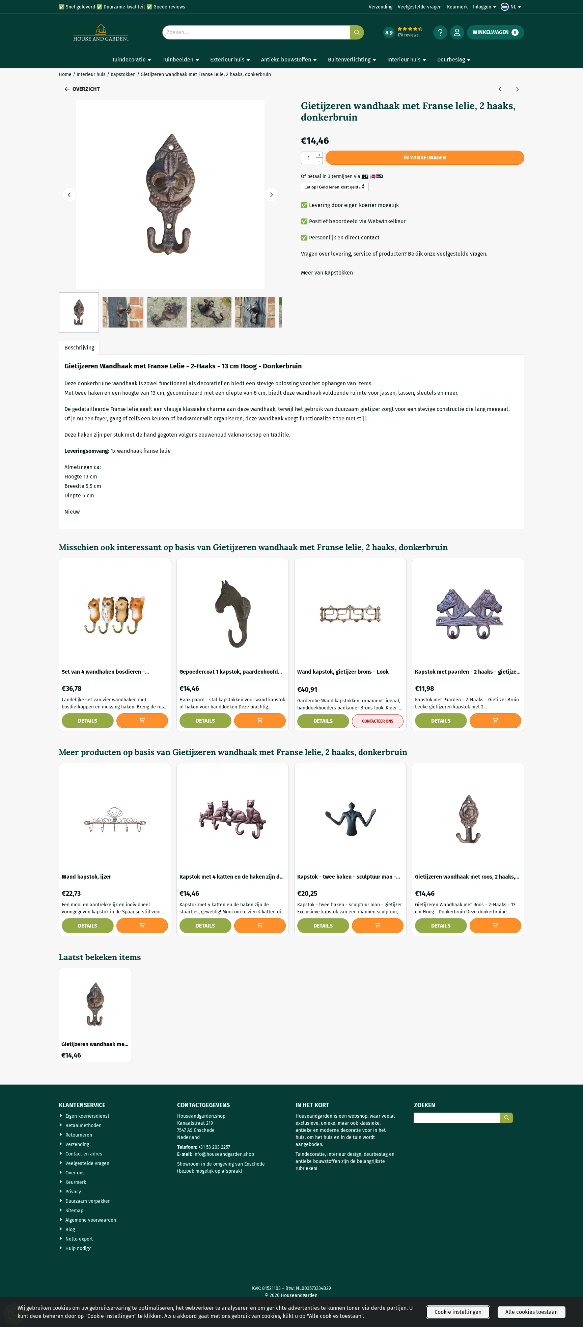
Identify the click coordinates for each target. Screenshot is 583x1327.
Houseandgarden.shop (201, 1116)
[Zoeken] (506, 1118)
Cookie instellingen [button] (458, 1312)
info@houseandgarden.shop (223, 1154)
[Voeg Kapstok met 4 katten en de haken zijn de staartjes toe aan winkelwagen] (260, 925)
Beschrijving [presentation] (79, 347)
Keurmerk (457, 7)
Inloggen (482, 7)
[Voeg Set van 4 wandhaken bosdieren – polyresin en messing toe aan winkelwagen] (142, 720)
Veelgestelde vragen (420, 7)
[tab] (79, 348)
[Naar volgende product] (517, 89)
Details (87, 721)
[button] (511, 7)
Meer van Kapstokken (327, 272)
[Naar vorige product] (500, 89)
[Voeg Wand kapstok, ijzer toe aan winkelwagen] (142, 925)
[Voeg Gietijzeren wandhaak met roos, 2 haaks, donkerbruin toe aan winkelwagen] (496, 925)
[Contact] (440, 32)
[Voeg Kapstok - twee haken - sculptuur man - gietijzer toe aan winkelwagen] (378, 925)
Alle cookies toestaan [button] (531, 1312)
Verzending (380, 7)
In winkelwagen (425, 157)
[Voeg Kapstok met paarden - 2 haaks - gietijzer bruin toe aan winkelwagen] (496, 720)
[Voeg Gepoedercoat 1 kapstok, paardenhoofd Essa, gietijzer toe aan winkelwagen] (260, 720)
